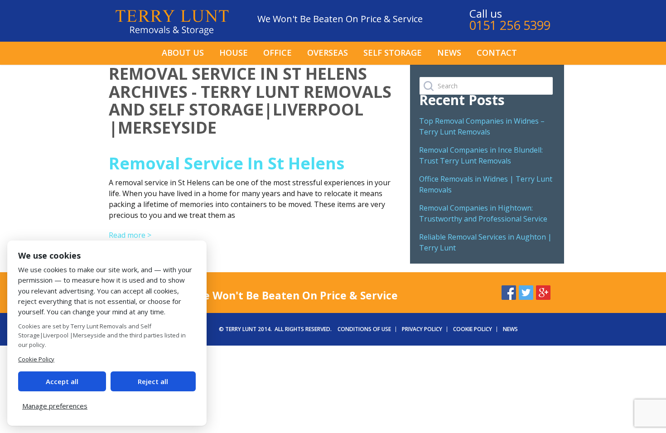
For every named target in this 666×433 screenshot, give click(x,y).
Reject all (153, 381)
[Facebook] (509, 291)
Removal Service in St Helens (226, 163)
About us (183, 52)
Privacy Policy (422, 329)
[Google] (543, 291)
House (233, 52)
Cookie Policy (472, 329)
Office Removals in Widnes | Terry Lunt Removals (485, 184)
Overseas (327, 52)
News (449, 52)
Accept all (62, 381)
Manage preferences (54, 405)
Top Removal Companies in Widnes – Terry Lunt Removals (482, 126)
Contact (497, 52)
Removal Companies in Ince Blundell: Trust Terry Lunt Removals (481, 155)
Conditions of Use (364, 329)
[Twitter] (526, 291)
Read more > (130, 235)
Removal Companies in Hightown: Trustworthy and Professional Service (483, 213)
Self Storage (392, 52)
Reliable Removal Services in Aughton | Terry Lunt (485, 242)
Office (277, 52)
